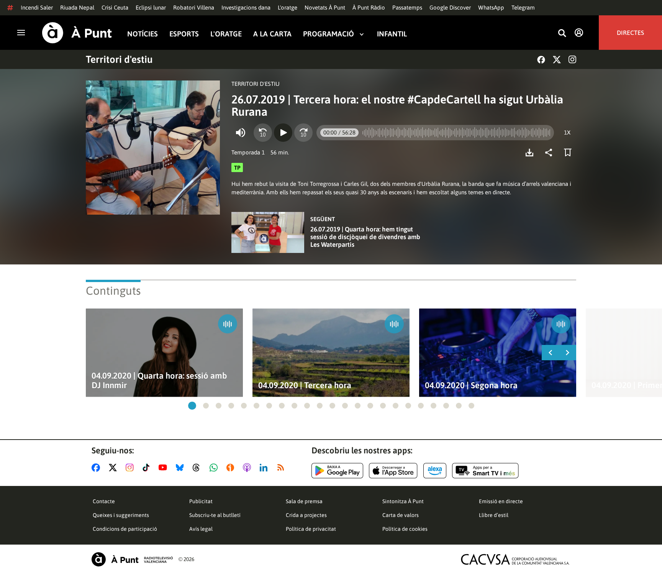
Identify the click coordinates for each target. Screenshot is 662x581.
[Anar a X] (114, 467)
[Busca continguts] (562, 33)
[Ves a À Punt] (77, 32)
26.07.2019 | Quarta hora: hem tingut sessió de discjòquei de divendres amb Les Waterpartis (365, 236)
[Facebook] (541, 60)
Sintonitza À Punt (403, 501)
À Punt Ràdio (368, 7)
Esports (184, 34)
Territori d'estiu (119, 59)
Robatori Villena (193, 7)
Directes (630, 32)
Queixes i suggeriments (121, 515)
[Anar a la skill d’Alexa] (434, 470)
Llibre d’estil (493, 515)
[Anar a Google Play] (337, 470)
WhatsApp (491, 7)
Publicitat (201, 501)
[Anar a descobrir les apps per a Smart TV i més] (485, 470)
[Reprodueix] (283, 132)
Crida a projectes (306, 515)
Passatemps (407, 7)
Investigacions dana (245, 7)
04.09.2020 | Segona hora (471, 385)
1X (567, 132)
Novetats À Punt (325, 7)
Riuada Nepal (77, 7)
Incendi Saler (37, 7)
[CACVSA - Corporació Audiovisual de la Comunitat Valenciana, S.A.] (515, 559)
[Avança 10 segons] (303, 132)
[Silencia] (240, 132)
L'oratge (287, 7)
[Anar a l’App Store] (393, 470)
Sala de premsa (304, 501)
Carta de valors (400, 515)
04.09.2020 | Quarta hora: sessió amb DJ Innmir (159, 380)
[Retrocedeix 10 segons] (263, 132)
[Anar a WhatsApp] (215, 467)
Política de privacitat (311, 529)
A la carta (272, 34)
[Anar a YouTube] (164, 467)
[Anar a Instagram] (131, 467)
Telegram (523, 7)
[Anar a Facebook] (97, 467)
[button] (192, 406)
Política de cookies (405, 529)
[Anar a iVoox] (231, 467)
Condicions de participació (125, 529)
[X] (557, 59)
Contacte (104, 501)
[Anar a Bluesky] (181, 467)
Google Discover (450, 7)
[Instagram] (572, 59)
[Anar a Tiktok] (148, 467)
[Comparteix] (550, 152)
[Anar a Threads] (198, 467)
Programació (328, 34)
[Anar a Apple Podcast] (248, 467)
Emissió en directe (501, 501)
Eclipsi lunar (151, 7)
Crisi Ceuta (115, 7)
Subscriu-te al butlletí (215, 515)
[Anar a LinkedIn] (265, 467)
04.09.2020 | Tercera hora (304, 385)
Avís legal (201, 529)
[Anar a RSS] (282, 467)
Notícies (142, 34)
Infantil (392, 34)
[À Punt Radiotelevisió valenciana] (132, 559)
